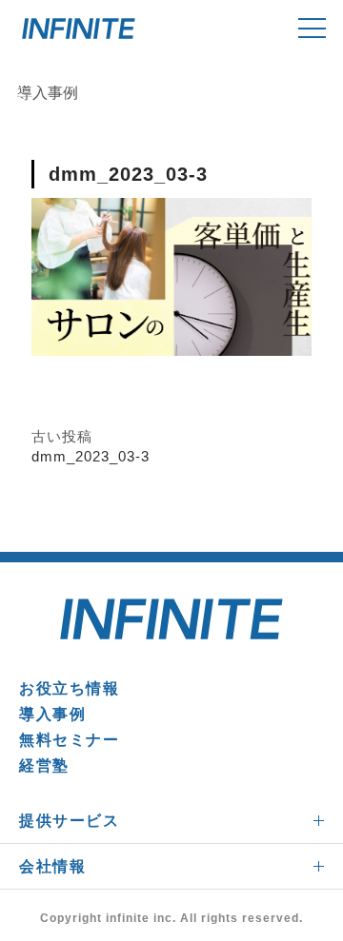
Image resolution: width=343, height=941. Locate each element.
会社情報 (52, 866)
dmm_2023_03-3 (90, 456)
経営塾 (44, 765)
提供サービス (69, 821)
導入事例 (52, 714)
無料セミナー (69, 740)
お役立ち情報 (69, 688)
